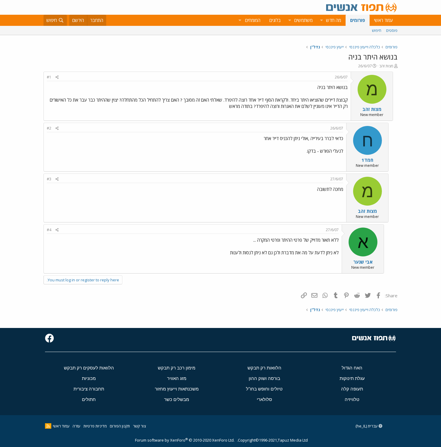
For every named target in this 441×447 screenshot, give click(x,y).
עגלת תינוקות (352, 378)
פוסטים (392, 30)
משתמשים (303, 20)
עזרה (76, 426)
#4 (49, 229)
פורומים (357, 20)
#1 (49, 77)
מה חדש (333, 20)
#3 (49, 179)
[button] (321, 20)
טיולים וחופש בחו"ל (264, 388)
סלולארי (264, 399)
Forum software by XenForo (185, 440)
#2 (49, 128)
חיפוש (376, 30)
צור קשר (139, 426)
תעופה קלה (352, 388)
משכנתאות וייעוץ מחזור (177, 388)
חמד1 (367, 160)
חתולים (89, 399)
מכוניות (89, 378)
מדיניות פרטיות (95, 426)
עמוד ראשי (383, 20)
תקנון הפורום (120, 426)
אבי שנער (363, 262)
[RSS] (48, 426)
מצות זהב (386, 66)
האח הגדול (352, 367)
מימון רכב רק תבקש (176, 367)
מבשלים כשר (176, 399)
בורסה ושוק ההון (264, 378)
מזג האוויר (176, 378)
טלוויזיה (352, 399)
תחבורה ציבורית (89, 388)
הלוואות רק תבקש (264, 367)
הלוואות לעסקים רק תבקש (89, 367)
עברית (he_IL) (367, 426)
